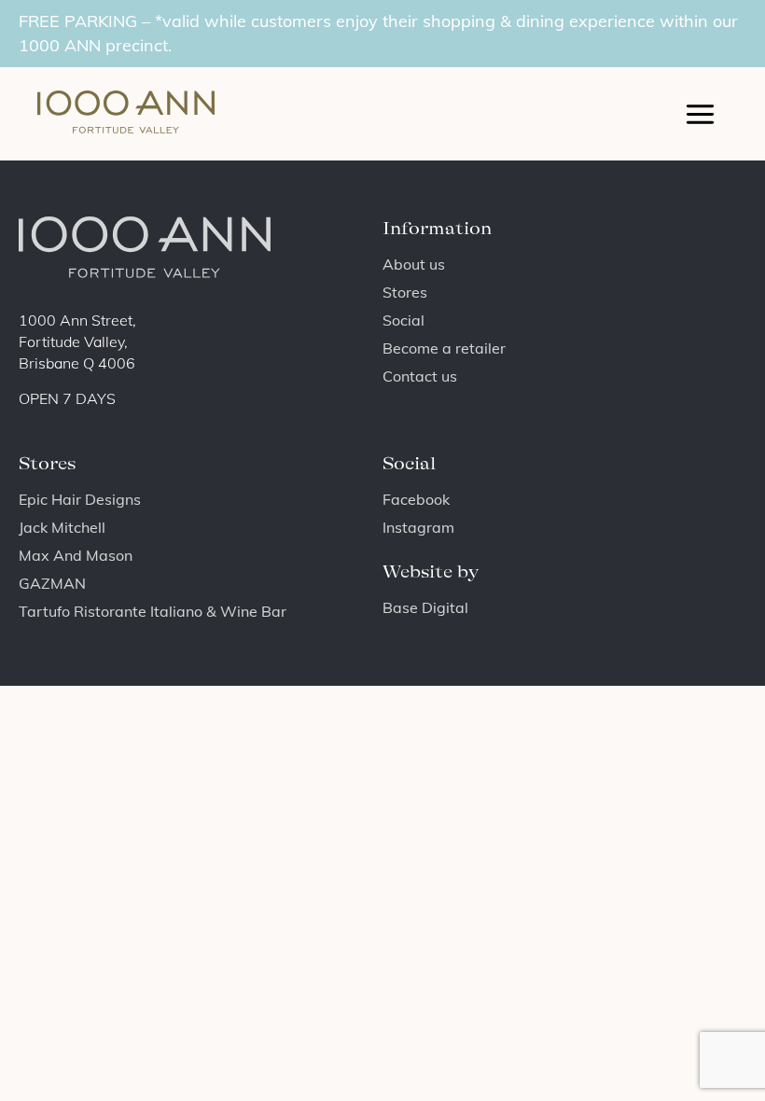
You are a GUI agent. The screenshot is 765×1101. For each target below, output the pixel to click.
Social (403, 320)
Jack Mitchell (62, 527)
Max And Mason (75, 555)
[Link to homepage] (121, 114)
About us (413, 264)
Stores (404, 292)
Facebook (416, 499)
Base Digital (425, 607)
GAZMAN (52, 583)
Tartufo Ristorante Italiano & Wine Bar (152, 611)
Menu (699, 114)
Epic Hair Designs (80, 499)
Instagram (418, 527)
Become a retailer (444, 348)
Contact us (419, 376)
